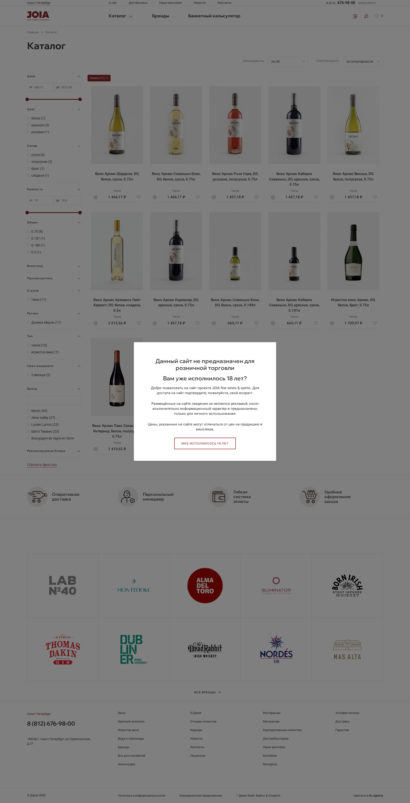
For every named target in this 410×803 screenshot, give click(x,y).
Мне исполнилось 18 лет (204, 443)
